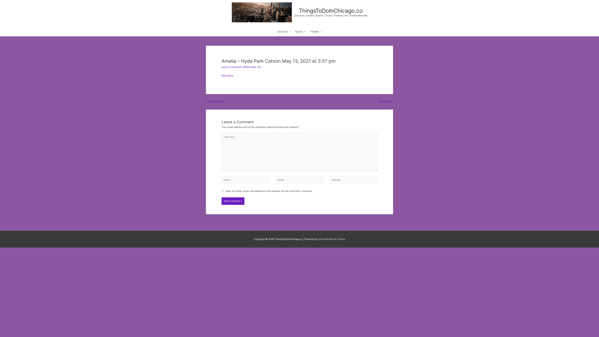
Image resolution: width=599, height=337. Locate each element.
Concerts (282, 31)
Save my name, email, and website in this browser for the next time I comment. (269, 191)
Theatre (314, 31)
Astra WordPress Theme (331, 239)
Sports (299, 31)
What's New (249, 67)
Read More (228, 75)
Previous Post (215, 101)
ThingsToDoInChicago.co (331, 10)
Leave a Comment (231, 67)
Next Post (386, 101)
